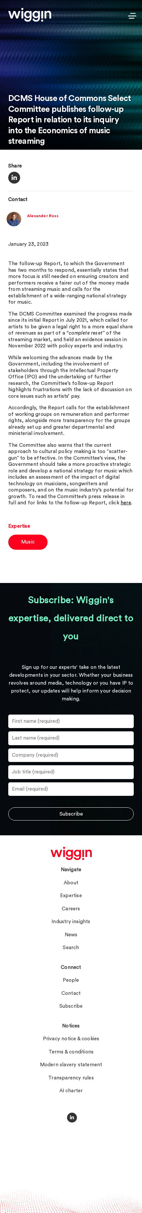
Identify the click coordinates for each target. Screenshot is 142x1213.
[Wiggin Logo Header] (29, 15)
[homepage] (71, 853)
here (126, 502)
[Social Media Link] (72, 1118)
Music (28, 542)
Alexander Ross (42, 216)
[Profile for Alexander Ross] (14, 224)
